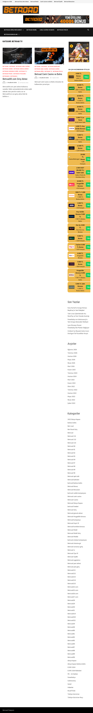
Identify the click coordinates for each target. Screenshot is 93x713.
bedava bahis (72, 423)
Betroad (12, 66)
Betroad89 (71, 654)
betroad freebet (73, 506)
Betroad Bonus (73, 486)
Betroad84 (71, 644)
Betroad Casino (8, 69)
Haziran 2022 (72, 393)
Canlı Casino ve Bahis (46, 1)
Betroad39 (71, 624)
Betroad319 (72, 614)
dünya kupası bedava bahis (77, 664)
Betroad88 (71, 650)
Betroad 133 (72, 443)
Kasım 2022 (71, 383)
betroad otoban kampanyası (77, 540)
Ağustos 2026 (72, 349)
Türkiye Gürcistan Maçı (75, 697)
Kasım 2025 (71, 370)
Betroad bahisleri (54, 66)
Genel (69, 684)
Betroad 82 (71, 453)
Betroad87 (71, 647)
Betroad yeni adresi (74, 563)
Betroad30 (6, 76)
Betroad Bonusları (69, 1)
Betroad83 (71, 640)
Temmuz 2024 (72, 373)
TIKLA (86, 77)
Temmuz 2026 (72, 353)
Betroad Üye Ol (58, 71)
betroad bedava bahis (75, 483)
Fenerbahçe (71, 677)
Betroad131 (72, 570)
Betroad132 (72, 573)
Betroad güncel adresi (21, 69)
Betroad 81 (71, 449)
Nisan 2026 (71, 363)
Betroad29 (71, 604)
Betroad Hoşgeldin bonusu (77, 516)
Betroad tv (23, 71)
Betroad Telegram (8, 710)
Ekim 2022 (71, 386)
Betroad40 (71, 627)
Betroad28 (71, 600)
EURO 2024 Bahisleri (74, 671)
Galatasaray (72, 681)
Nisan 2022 (71, 400)
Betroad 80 (71, 446)
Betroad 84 (71, 459)
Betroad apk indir (73, 476)
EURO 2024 (71, 667)
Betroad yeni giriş (74, 567)
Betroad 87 (71, 463)
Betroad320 (72, 617)
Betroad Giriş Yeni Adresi (22, 1)
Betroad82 (71, 637)
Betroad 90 (71, 473)
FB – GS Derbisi (73, 674)
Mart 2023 (71, 380)
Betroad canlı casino (23, 66)
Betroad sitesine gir (74, 543)
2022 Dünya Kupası (74, 419)
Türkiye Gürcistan (73, 694)
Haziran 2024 (72, 376)
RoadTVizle (71, 691)
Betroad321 (72, 620)
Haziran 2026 (72, 356)
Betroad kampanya (74, 520)
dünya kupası (72, 660)
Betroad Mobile (73, 537)
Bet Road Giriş (72, 429)
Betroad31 (13, 76)
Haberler (70, 687)
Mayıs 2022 (71, 396)
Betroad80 (71, 630)
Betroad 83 (71, 456)
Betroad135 (72, 583)
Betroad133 (72, 577)
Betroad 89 (71, 470)
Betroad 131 (72, 436)
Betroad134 (72, 580)
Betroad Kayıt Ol (73, 523)
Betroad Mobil (34, 1)
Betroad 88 (71, 466)
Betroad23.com (73, 590)
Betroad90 (71, 657)
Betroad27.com (73, 597)
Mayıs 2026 (71, 360)
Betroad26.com (73, 593)
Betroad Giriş (39, 71)
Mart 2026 (71, 366)
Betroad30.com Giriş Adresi (15, 79)
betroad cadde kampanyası (77, 493)
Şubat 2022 (71, 403)
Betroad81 (71, 634)
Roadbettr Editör (12, 82)
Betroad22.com (73, 587)
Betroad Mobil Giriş (74, 533)
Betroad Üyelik (58, 1)
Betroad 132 (72, 439)
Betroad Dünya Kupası (75, 503)
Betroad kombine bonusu (76, 526)
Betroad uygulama (19, 74)
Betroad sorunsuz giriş (10, 71)
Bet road (5, 66)
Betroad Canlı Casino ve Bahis (48, 74)
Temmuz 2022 (72, 390)
